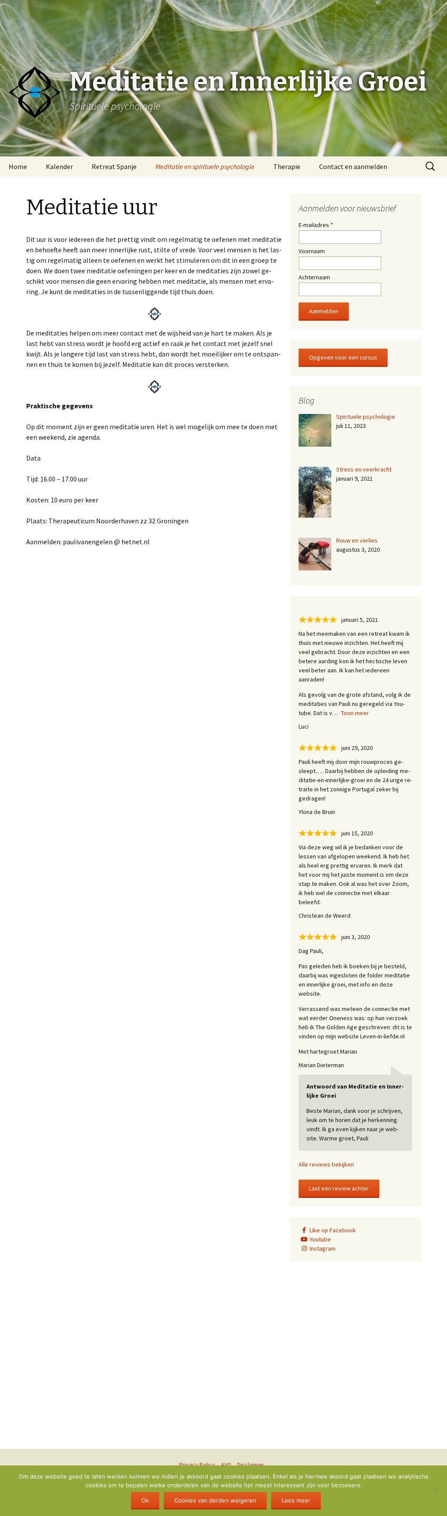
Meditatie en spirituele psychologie (204, 166)
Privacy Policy (197, 1465)
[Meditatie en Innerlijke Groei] (223, 22)
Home (18, 166)
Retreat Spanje (114, 166)
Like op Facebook (332, 1230)
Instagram (322, 1248)
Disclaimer (250, 1465)
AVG (226, 1465)
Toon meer (355, 713)
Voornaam (312, 251)
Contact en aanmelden (353, 166)
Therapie (286, 166)
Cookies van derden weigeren (215, 1500)
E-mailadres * (316, 225)
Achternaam (314, 277)
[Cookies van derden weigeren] (436, 1490)
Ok (145, 1500)
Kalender (59, 166)
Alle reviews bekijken (326, 1164)
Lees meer (296, 1500)
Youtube (320, 1239)
